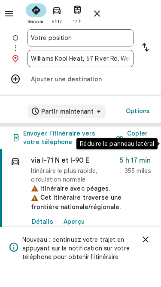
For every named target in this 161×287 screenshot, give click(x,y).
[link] (80, 208)
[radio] (36, 13)
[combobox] (80, 37)
